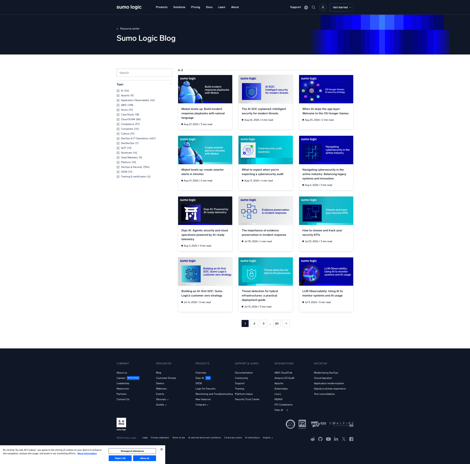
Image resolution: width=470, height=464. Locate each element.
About (235, 7)
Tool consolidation (324, 394)
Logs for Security (206, 388)
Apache (278, 383)
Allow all (144, 458)
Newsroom (123, 388)
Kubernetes (281, 388)
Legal (145, 437)
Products (161, 7)
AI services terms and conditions (204, 437)
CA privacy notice (233, 437)
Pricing (195, 7)
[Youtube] (328, 438)
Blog (158, 372)
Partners (121, 394)
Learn (221, 7)
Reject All (120, 458)
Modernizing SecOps (326, 372)
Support (295, 7)
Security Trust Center (247, 399)
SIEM (199, 383)
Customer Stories (166, 378)
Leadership (123, 383)
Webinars (161, 388)
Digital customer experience (330, 388)
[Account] (323, 7)
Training (239, 388)
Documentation (244, 372)
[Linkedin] (336, 438)
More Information (87, 453)
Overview (201, 372)
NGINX (278, 399)
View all (278, 410)
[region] (82, 454)
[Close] (162, 449)
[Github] (313, 438)
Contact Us (123, 399)
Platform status (244, 394)
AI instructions (252, 437)
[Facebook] (351, 438)
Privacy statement (160, 437)
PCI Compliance (283, 404)
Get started (340, 7)
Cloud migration (323, 378)
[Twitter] (343, 438)
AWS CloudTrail (283, 372)
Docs (209, 7)
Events (160, 394)
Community (241, 378)
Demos (160, 383)
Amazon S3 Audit (284, 378)
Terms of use (178, 437)
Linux (277, 394)
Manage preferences (132, 451)
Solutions (179, 7)
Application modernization (329, 383)
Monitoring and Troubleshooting (214, 394)
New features (203, 399)
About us (122, 372)
